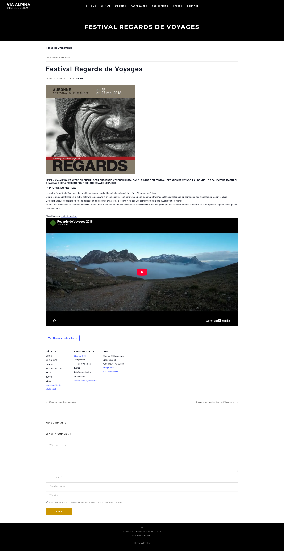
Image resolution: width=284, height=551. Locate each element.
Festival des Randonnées (62, 402)
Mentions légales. (142, 543)
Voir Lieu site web (111, 371)
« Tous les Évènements (59, 47)
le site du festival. (69, 216)
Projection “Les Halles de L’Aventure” (215, 402)
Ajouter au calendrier (63, 338)
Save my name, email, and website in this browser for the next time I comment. (86, 502)
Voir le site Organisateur (85, 380)
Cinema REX (80, 355)
